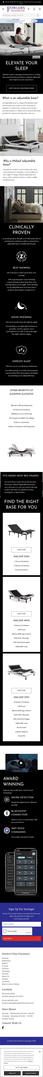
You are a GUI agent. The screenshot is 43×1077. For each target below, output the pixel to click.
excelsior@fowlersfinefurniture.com (20, 1003)
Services (5, 974)
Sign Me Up (8, 939)
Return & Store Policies (10, 984)
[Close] (40, 1051)
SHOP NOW (21, 550)
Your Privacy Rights (21, 1067)
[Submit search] (38, 15)
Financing (6, 971)
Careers (5, 979)
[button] (3, 9)
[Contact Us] (34, 9)
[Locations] (28, 9)
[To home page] (16, 9)
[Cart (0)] (39, 9)
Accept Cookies (30, 1073)
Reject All (12, 1073)
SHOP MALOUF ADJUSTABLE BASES (21, 88)
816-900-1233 (13, 1000)
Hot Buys (5, 968)
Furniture (5, 958)
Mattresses (6, 961)
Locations (6, 981)
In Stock (5, 966)
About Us (5, 976)
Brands (4, 963)
